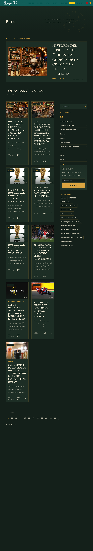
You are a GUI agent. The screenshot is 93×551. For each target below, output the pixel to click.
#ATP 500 (72, 198)
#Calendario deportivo (68, 206)
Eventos (64, 3)
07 (33, 418)
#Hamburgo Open (67, 222)
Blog (72, 3)
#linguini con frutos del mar (70, 234)
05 (25, 418)
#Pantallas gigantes (67, 238)
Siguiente (9, 424)
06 (29, 418)
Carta (48, 3)
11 (51, 418)
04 (20, 418)
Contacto (80, 3)
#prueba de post (66, 242)
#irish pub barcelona (68, 226)
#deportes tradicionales (69, 218)
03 (16, 418)
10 (46, 418)
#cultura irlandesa (67, 210)
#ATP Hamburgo (66, 202)
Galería (55, 3)
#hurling (78, 222)
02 (12, 418)
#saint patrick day (67, 245)
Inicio (24, 3)
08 (38, 418)
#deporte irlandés (67, 214)
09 (42, 418)
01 (8, 418)
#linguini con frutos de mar (70, 230)
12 (55, 418)
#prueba (80, 238)
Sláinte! (73, 185)
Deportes (40, 3)
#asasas (63, 198)
